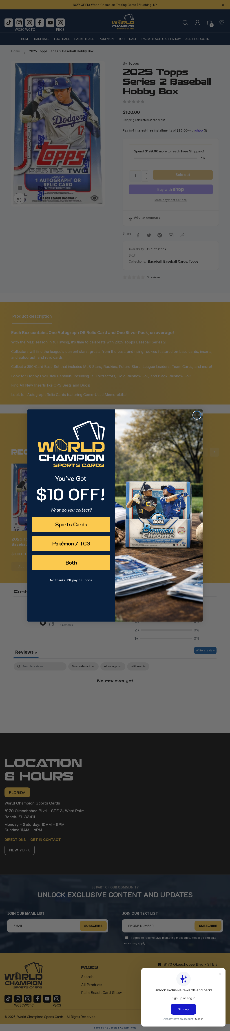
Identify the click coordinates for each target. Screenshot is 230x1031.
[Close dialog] (197, 415)
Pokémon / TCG (71, 543)
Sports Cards (71, 524)
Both (71, 562)
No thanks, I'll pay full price (71, 580)
